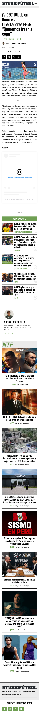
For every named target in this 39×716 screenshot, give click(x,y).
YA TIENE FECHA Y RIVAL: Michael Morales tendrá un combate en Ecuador (25, 276)
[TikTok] (12, 333)
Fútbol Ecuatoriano (21, 269)
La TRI (16, 298)
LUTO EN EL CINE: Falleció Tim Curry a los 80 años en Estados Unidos (19, 418)
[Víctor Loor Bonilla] (4, 43)
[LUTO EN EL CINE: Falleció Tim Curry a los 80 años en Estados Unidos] (19, 403)
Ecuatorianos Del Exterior (23, 232)
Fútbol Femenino (9, 39)
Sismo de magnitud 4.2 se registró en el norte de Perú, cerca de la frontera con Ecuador (19, 541)
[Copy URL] (18, 57)
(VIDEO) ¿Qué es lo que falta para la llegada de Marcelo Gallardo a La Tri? (24, 291)
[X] (9, 57)
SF (18, 39)
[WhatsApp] (14, 57)
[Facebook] (4, 57)
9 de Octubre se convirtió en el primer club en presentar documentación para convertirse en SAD (24, 260)
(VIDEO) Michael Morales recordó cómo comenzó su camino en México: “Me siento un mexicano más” (19, 622)
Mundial (18, 250)
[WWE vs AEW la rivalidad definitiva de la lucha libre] (19, 566)
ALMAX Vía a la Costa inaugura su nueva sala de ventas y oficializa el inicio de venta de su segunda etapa (19, 500)
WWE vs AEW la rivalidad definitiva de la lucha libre (19, 581)
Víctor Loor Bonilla (19, 43)
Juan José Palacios (22, 671)
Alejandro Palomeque (22, 423)
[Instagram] (8, 333)
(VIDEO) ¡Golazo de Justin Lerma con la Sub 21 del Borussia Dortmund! (25, 226)
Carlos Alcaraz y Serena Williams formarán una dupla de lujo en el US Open (19, 665)
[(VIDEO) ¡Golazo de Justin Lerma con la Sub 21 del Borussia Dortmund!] (7, 227)
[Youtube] (21, 709)
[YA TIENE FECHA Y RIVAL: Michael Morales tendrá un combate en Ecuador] (7, 277)
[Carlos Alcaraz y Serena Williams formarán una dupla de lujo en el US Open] (19, 648)
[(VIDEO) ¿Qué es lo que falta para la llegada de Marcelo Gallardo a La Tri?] (7, 290)
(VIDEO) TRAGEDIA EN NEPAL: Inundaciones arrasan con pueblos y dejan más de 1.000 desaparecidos (19, 458)
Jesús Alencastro (22, 384)
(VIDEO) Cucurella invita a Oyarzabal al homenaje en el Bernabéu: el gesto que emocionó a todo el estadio (25, 242)
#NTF (16, 282)
